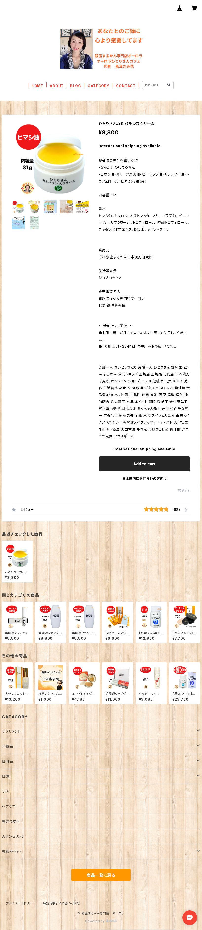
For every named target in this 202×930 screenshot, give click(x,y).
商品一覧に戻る (101, 875)
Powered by (95, 921)
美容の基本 (11, 821)
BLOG (75, 86)
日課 (5, 776)
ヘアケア (9, 806)
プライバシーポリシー (20, 903)
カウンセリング (13, 836)
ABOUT (57, 86)
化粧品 (7, 746)
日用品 (7, 761)
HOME (37, 86)
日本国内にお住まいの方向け (144, 478)
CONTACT (125, 86)
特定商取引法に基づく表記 (61, 903)
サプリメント (11, 731)
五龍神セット (12, 851)
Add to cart (144, 463)
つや (5, 791)
